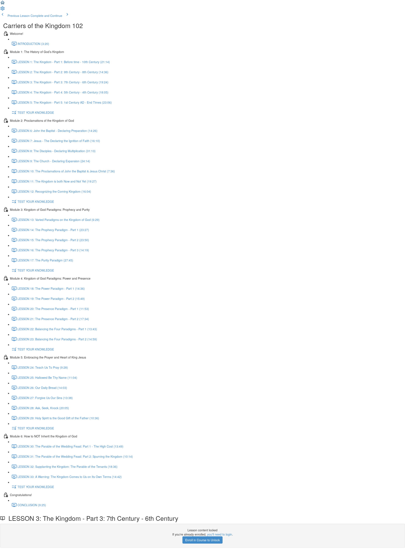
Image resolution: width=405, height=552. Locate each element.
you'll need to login (219, 534)
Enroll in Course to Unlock (202, 540)
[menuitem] (2, 10)
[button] (2, 4)
